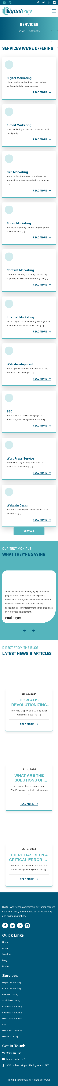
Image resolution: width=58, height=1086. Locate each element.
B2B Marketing (17, 172)
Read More (40, 92)
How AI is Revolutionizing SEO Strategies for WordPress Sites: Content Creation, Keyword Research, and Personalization (29, 702)
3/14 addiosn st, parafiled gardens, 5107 (27, 1065)
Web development (20, 364)
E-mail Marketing (19, 125)
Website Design (18, 505)
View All (29, 531)
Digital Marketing (19, 78)
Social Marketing (19, 223)
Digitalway (22, 1080)
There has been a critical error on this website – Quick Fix (29, 857)
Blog (4, 960)
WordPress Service (20, 458)
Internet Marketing (20, 317)
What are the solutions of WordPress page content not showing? (29, 778)
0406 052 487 (13, 1052)
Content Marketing (20, 270)
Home (21, 31)
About (5, 948)
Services (6, 954)
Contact (6, 966)
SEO (9, 411)
